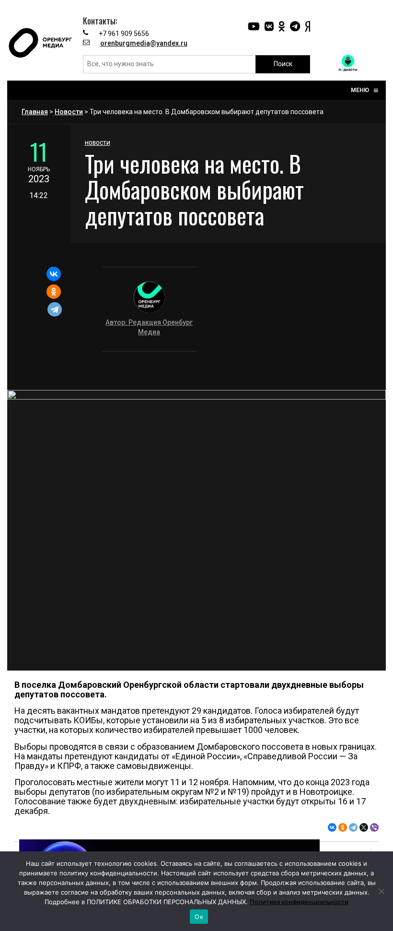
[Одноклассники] (53, 291)
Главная (35, 112)
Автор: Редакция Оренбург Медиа (149, 327)
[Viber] (374, 827)
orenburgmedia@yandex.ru (143, 43)
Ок (199, 916)
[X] (363, 827)
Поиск (283, 64)
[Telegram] (54, 309)
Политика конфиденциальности (299, 902)
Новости (69, 112)
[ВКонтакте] (53, 274)
